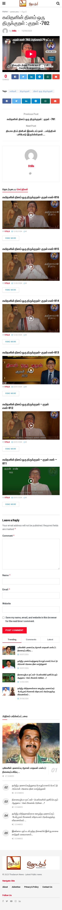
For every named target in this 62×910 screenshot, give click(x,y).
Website (6, 603)
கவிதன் (13, 91)
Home (5, 12)
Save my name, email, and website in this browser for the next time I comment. (31, 619)
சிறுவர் (24, 12)
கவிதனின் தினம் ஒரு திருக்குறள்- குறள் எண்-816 (30, 197)
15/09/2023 (26, 31)
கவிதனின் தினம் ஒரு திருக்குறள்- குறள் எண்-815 (30, 249)
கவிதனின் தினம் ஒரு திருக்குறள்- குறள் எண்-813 (30, 352)
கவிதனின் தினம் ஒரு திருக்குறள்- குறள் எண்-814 (30, 300)
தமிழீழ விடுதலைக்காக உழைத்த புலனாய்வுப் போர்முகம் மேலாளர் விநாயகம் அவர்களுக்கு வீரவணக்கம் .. (36, 691)
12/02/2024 (17, 231)
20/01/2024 (17, 387)
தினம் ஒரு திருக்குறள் (43, 91)
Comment (8, 535)
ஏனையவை (14, 12)
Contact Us (47, 887)
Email (6, 589)
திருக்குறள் (25, 91)
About (5, 887)
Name (6, 575)
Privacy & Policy (31, 887)
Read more (10, 238)
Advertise (16, 887)
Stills (14, 31)
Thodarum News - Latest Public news (25, 874)
